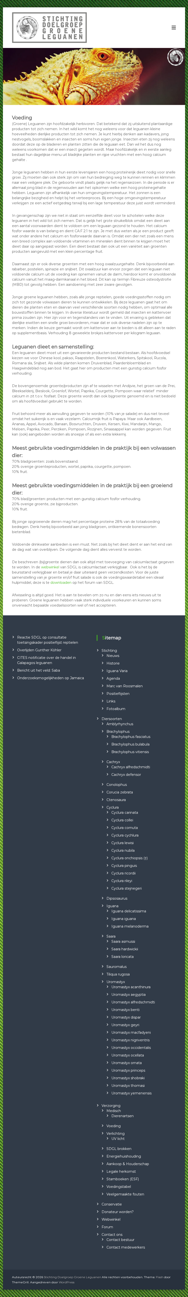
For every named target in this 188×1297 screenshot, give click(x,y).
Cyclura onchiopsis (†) (129, 858)
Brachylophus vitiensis (130, 752)
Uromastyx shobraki (128, 1078)
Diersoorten (112, 719)
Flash (159, 1277)
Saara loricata (122, 956)
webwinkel (50, 567)
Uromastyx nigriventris (130, 1040)
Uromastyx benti (125, 1010)
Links (110, 701)
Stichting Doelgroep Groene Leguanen (72, 1277)
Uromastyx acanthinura (131, 987)
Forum (107, 1227)
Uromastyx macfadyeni (131, 1032)
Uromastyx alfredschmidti (133, 1002)
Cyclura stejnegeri (126, 888)
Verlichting (115, 1133)
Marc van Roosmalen (124, 686)
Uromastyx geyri (125, 1025)
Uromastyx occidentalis (131, 1047)
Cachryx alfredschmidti (130, 767)
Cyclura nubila (123, 850)
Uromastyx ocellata (127, 1055)
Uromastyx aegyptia (128, 994)
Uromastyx (115, 982)
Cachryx (113, 762)
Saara (111, 936)
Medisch (113, 1111)
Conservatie (112, 1204)
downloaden (60, 582)
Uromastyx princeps (128, 1070)
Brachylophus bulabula (130, 744)
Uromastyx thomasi (128, 1085)
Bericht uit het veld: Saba (38, 670)
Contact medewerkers (125, 1247)
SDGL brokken (118, 1149)
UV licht (118, 1138)
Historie (113, 663)
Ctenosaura (116, 800)
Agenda (113, 678)
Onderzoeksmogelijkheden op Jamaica (50, 678)
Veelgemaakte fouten (125, 1194)
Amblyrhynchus (119, 724)
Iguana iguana (123, 919)
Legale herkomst (121, 1171)
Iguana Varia (117, 671)
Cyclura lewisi (122, 843)
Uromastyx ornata (126, 1063)
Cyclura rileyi (121, 881)
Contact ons (112, 1234)
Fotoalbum (115, 709)
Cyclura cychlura (125, 835)
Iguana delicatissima (128, 911)
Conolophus (116, 784)
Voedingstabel (118, 1186)
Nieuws (112, 656)
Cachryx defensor (126, 774)
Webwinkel (111, 1219)
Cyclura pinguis (124, 865)
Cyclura (112, 807)
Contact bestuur (120, 1240)
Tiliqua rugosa (118, 974)
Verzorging (111, 1105)
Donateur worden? (118, 1212)
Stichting (109, 650)
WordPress (66, 1282)
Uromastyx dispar (126, 1017)
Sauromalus (116, 966)
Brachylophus (117, 731)
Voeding (113, 1126)
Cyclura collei (122, 820)
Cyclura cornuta (124, 828)
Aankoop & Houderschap (127, 1164)
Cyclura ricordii (123, 873)
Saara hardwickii (124, 949)
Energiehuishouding (123, 1156)
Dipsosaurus (116, 898)
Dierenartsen (122, 1116)
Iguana (112, 906)
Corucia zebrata (119, 792)
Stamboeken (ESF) (122, 1179)
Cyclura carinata (124, 812)
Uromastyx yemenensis (131, 1093)
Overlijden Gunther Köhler (39, 650)
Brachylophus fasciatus (130, 737)
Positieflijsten (117, 693)
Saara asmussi (123, 941)
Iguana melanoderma (130, 926)
